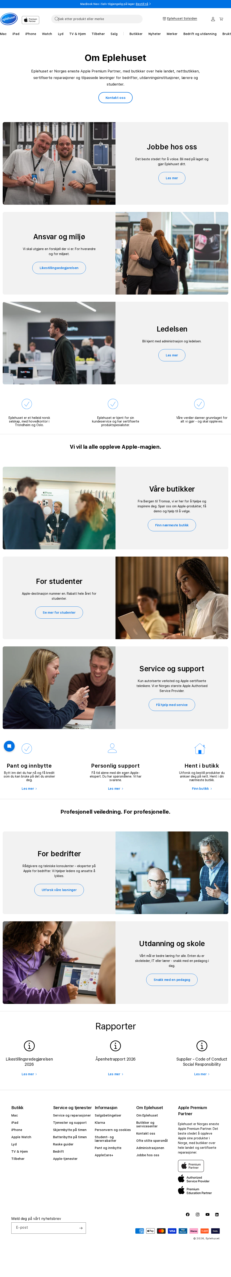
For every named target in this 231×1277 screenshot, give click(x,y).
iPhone (16, 1130)
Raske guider (63, 1144)
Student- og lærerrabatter (105, 1138)
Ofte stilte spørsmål (152, 1140)
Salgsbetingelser (108, 1115)
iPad (14, 1122)
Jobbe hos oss (147, 1155)
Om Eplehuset (147, 1115)
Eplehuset (213, 1238)
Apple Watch (21, 1137)
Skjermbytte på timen (70, 1130)
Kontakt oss (116, 98)
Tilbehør (18, 1159)
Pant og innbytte (108, 1148)
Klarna (100, 1122)
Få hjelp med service (172, 705)
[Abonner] (81, 1228)
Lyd (14, 1144)
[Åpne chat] (9, 746)
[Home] (9, 19)
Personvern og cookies (113, 1130)
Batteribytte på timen (70, 1137)
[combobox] (97, 19)
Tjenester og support (70, 1122)
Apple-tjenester (65, 1159)
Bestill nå (142, 4)
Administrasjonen (150, 1148)
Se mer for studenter (59, 612)
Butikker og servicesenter (147, 1124)
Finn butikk (200, 788)
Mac (14, 1115)
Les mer (172, 178)
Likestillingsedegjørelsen (59, 268)
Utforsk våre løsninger (59, 890)
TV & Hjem (19, 1151)
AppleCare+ (104, 1155)
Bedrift (58, 1151)
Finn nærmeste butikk (172, 525)
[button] (221, 19)
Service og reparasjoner (72, 1115)
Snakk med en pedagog (172, 980)
